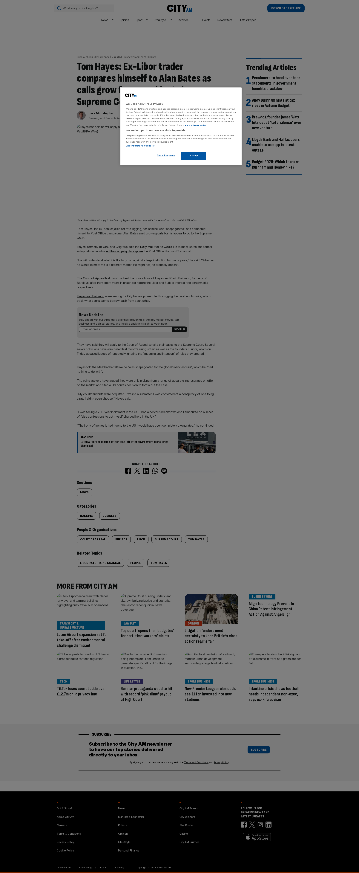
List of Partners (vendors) (140, 145)
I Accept (193, 155)
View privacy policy (195, 125)
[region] (181, 126)
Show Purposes (166, 155)
